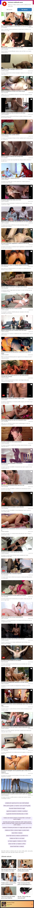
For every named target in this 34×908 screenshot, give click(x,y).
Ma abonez (25, 9)
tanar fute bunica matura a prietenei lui (17, 835)
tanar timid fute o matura (17, 846)
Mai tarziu (9, 9)
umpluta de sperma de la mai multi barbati (17, 803)
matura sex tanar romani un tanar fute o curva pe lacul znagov (17, 818)
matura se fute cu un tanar (17, 838)
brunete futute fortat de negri (17, 808)
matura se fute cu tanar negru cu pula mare (17, 830)
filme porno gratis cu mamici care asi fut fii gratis (17, 805)
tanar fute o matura (17, 833)
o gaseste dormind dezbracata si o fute (17, 813)
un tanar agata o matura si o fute (17, 841)
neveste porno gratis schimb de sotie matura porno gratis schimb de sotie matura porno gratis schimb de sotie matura (17, 823)
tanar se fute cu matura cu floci (17, 843)
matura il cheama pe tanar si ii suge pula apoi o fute (17, 827)
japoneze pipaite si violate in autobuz (17, 811)
